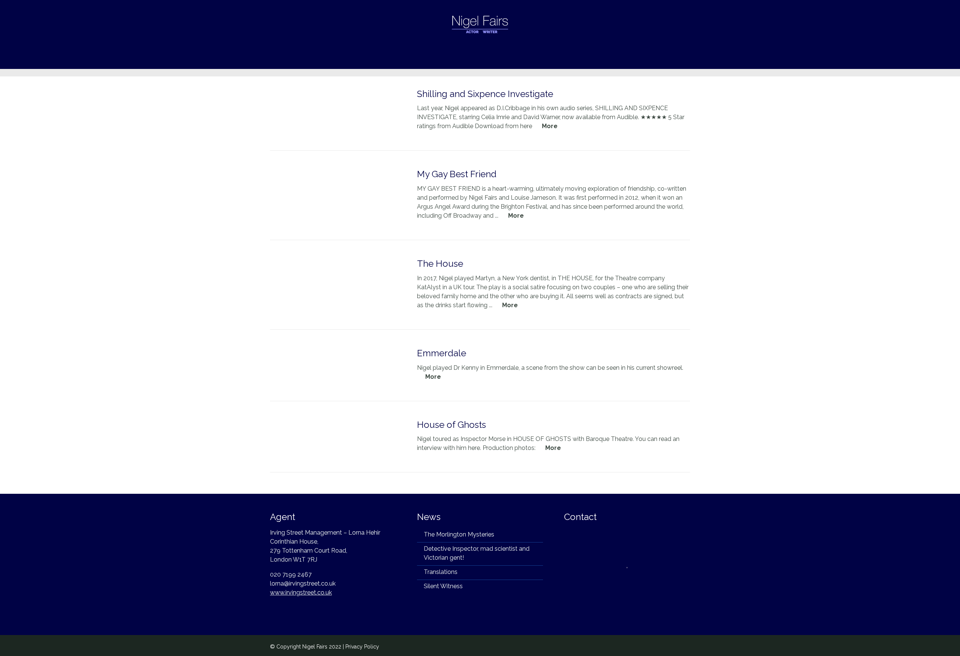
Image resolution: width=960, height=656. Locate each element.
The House (440, 263)
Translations (441, 571)
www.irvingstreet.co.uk (301, 592)
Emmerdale (441, 353)
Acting (372, 58)
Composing (444, 58)
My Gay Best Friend (456, 174)
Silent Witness (443, 586)
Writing (404, 58)
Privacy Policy (362, 647)
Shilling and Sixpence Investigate (485, 93)
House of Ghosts (451, 424)
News (481, 58)
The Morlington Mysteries (459, 534)
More (550, 126)
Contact (592, 58)
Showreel (515, 58)
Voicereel (554, 58)
